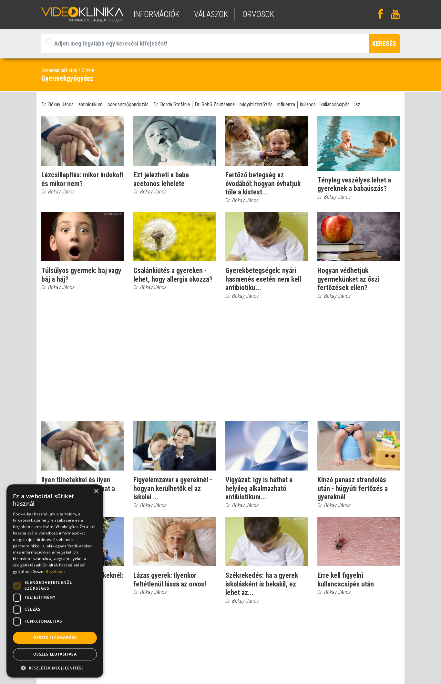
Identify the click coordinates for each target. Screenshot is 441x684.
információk (156, 14)
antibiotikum (90, 104)
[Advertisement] (220, 360)
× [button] (96, 491)
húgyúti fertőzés (256, 104)
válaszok (211, 14)
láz (357, 104)
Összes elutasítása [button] (55, 654)
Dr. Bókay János (57, 104)
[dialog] (54, 581)
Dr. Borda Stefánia (171, 104)
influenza (286, 104)
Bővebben (55, 571)
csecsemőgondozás (128, 104)
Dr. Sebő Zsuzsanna (215, 104)
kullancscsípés (335, 104)
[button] (55, 668)
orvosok (258, 14)
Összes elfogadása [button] (55, 637)
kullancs (308, 104)
